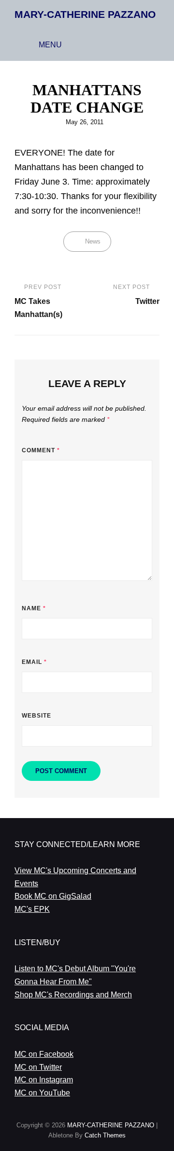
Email (34, 662)
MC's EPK (32, 909)
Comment (41, 450)
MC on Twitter (38, 1067)
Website (36, 715)
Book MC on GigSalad (52, 896)
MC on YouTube (42, 1093)
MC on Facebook (43, 1054)
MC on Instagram (43, 1080)
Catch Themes (105, 1135)
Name (34, 608)
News (93, 241)
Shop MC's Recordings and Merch (73, 995)
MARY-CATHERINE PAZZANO (85, 14)
